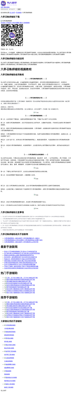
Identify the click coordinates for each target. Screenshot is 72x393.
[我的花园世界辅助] (11, 279)
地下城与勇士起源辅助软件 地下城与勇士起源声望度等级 (22, 253)
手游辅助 (19, 12)
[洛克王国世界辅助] (11, 285)
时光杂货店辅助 (21, 283)
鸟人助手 (12, 12)
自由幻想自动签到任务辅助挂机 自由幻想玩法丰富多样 (21, 268)
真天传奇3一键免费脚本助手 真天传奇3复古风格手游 (20, 257)
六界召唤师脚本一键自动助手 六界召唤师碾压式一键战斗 (22, 238)
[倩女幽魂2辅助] (10, 281)
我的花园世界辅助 (23, 279)
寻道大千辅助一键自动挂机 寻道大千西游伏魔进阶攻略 (21, 266)
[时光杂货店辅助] (11, 283)
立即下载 (35, 277)
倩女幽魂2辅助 (20, 281)
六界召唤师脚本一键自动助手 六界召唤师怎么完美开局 (21, 242)
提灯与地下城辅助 (23, 292)
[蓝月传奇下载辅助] (11, 289)
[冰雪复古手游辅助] (11, 290)
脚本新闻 (6, 7)
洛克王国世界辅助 (23, 285)
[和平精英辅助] (10, 287)
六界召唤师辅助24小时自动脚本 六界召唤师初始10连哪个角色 (23, 240)
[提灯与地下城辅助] (11, 292)
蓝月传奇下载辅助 (23, 289)
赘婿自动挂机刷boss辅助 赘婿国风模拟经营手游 (19, 255)
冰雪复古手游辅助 (23, 290)
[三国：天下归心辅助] (12, 277)
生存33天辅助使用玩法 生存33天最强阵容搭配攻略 (19, 264)
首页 (2, 7)
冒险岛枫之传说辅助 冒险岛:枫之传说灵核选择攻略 (20, 260)
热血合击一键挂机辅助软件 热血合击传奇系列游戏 (19, 259)
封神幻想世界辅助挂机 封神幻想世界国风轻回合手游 (20, 262)
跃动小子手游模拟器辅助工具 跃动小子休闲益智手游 (20, 251)
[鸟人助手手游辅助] (9, 5)
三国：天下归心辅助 (25, 277)
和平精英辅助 (19, 287)
